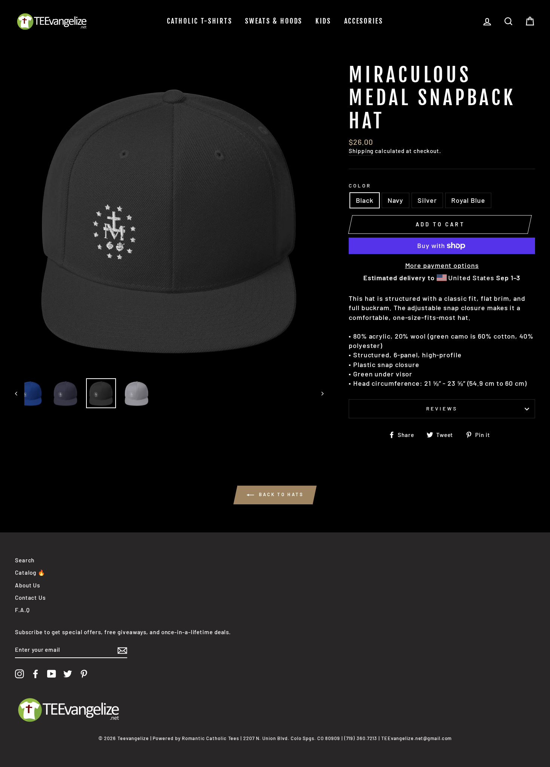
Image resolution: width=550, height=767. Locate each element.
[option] (169, 218)
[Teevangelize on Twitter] (67, 673)
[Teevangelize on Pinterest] (83, 673)
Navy (396, 200)
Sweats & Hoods (273, 21)
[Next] (319, 393)
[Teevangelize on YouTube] (51, 673)
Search (24, 560)
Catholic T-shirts (199, 21)
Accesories (363, 21)
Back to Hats (280, 494)
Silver (427, 200)
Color (360, 185)
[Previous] (19, 393)
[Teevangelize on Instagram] (19, 673)
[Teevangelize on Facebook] (35, 673)
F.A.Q (22, 609)
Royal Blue (468, 200)
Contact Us (30, 597)
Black (364, 200)
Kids (323, 21)
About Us (27, 585)
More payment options (442, 265)
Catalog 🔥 (30, 572)
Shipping (361, 150)
